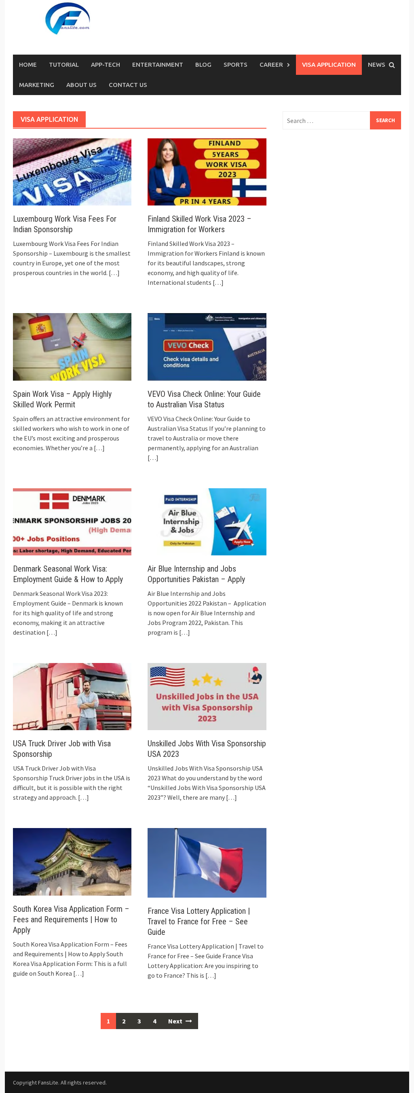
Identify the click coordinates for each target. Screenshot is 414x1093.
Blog (203, 64)
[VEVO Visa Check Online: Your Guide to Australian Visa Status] (207, 346)
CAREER (271, 64)
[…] (114, 273)
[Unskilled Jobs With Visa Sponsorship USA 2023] (207, 696)
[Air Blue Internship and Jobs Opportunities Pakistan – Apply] (207, 521)
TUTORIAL (64, 64)
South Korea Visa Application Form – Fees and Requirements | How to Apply (71, 919)
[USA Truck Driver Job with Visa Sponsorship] (72, 696)
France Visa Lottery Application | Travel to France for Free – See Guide (199, 921)
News (376, 64)
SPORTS (235, 64)
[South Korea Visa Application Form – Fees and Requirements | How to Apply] (72, 861)
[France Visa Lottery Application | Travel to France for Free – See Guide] (207, 862)
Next (176, 1021)
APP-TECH (105, 64)
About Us (81, 84)
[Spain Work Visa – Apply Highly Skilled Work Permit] (72, 346)
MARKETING (36, 84)
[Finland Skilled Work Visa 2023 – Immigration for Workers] (207, 171)
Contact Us (128, 84)
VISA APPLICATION (329, 64)
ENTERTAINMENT (157, 64)
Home (28, 64)
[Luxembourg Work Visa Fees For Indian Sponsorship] (72, 171)
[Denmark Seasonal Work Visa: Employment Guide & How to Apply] (72, 521)
